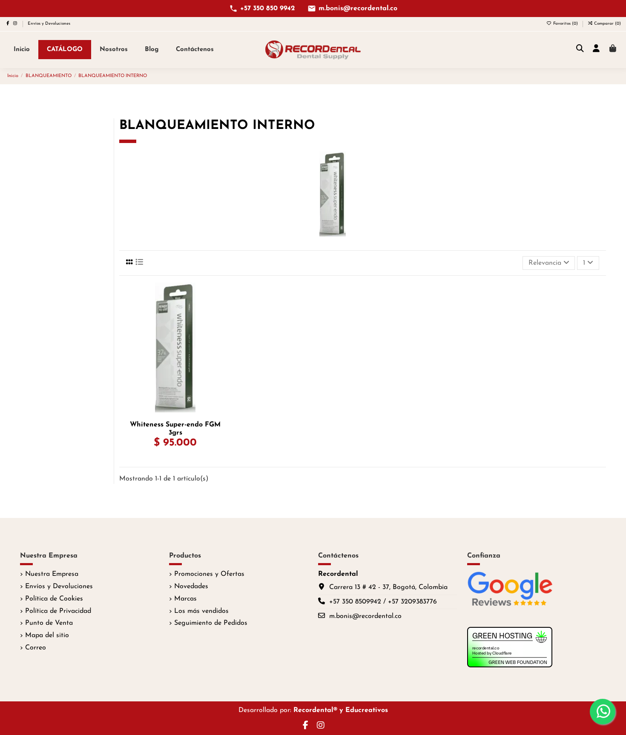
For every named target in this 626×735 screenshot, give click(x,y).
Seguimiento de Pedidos (210, 623)
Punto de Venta (49, 623)
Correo (35, 647)
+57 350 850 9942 (267, 8)
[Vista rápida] (224, 328)
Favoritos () (565, 23)
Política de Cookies (54, 598)
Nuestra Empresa (51, 574)
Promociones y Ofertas (209, 574)
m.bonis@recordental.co (358, 8)
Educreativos (366, 710)
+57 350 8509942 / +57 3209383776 (383, 601)
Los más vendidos (201, 611)
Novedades (191, 586)
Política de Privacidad (58, 611)
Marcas (185, 598)
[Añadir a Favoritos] (224, 296)
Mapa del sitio (47, 635)
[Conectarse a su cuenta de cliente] (596, 49)
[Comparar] (224, 312)
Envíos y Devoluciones (49, 23)
